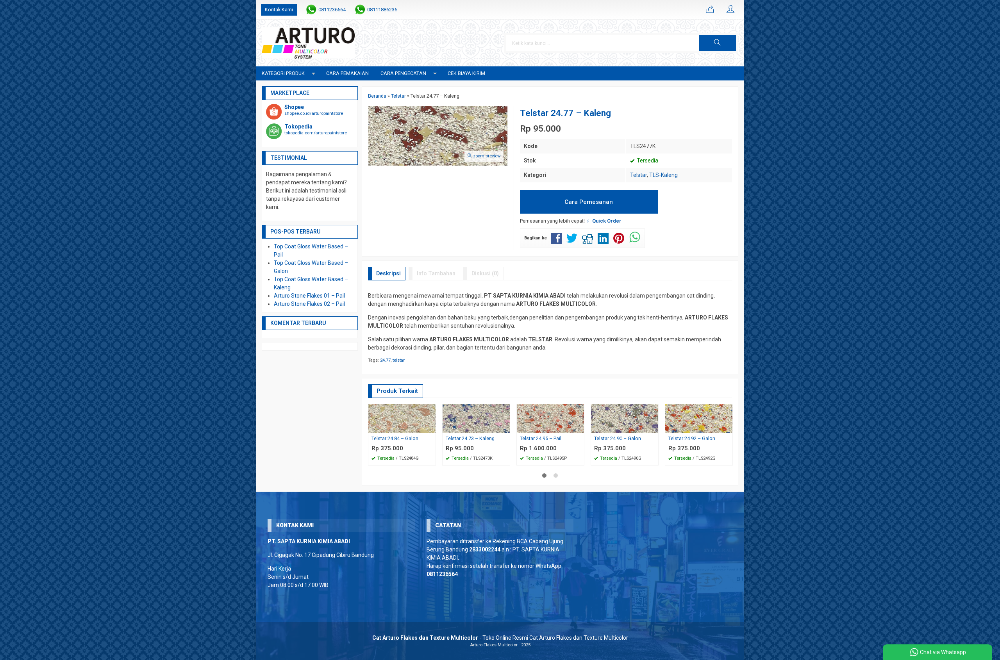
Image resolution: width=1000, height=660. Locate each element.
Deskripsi (388, 273)
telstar (399, 360)
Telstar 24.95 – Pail (540, 438)
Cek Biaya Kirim (466, 73)
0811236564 (332, 9)
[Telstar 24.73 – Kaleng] (476, 418)
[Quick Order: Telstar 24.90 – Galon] (653, 427)
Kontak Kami (279, 9)
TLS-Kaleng (663, 175)
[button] (717, 43)
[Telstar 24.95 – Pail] (550, 418)
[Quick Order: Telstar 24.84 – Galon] (431, 427)
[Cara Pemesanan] (710, 9)
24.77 (385, 360)
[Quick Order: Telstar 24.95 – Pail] (579, 427)
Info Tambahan (436, 273)
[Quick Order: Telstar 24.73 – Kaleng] (505, 427)
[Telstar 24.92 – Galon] (698, 418)
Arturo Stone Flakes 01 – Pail (309, 296)
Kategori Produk (283, 73)
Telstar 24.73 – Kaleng (470, 438)
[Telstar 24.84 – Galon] (402, 418)
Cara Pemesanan (588, 201)
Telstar (638, 175)
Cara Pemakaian (347, 73)
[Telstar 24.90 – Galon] (624, 418)
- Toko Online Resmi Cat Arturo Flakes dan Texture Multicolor (500, 638)
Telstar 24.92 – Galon (691, 438)
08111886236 (382, 9)
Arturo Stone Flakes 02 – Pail (309, 304)
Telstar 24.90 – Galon (617, 438)
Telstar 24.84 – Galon (394, 438)
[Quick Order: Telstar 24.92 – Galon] (728, 427)
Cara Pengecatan (403, 73)
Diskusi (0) (485, 273)
